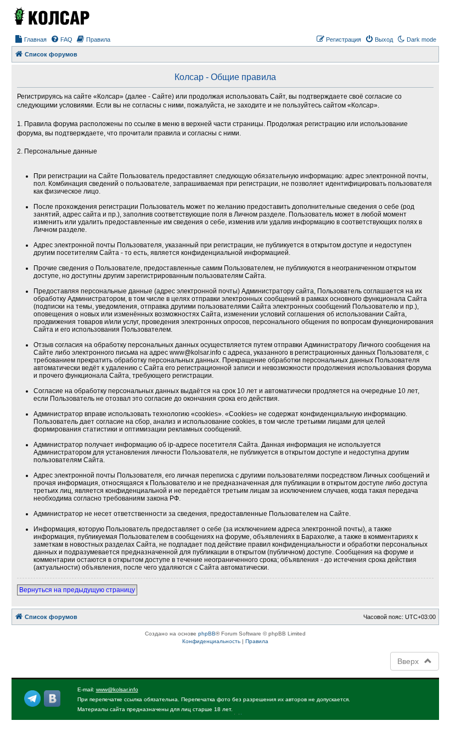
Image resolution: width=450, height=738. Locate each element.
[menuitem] (30, 39)
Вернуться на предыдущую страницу (77, 590)
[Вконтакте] (52, 698)
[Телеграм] (32, 698)
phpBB (207, 634)
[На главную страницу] (51, 15)
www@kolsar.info (117, 689)
